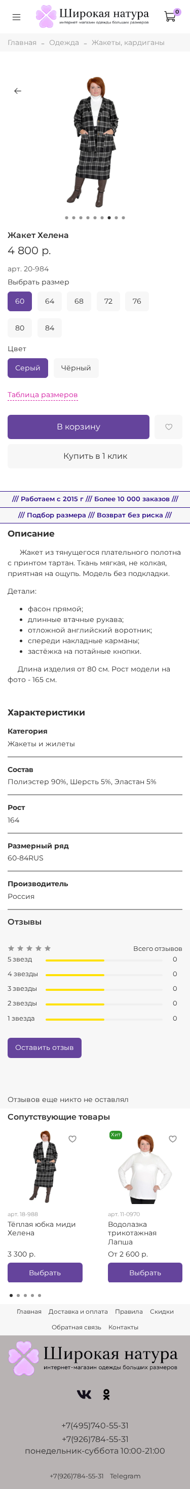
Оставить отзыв (44, 1047)
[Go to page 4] (32, 1295)
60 (19, 301)
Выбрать (45, 1272)
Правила (129, 1311)
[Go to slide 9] (123, 217)
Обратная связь (76, 1327)
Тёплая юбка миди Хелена (42, 1228)
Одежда (64, 42)
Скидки (162, 1311)
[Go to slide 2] (73, 217)
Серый (28, 367)
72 (108, 301)
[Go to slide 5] (95, 217)
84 (49, 327)
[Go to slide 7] (109, 217)
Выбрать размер (38, 282)
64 (49, 301)
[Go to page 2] (18, 1295)
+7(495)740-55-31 (95, 1425)
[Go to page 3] (25, 1295)
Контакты (123, 1327)
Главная (22, 42)
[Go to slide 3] (81, 217)
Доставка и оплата (78, 1311)
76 (137, 301)
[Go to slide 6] (102, 217)
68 (79, 301)
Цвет (17, 349)
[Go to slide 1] (66, 217)
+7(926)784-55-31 (95, 1439)
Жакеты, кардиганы (128, 42)
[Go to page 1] (11, 1295)
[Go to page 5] (39, 1295)
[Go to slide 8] (116, 217)
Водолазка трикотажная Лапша (132, 1232)
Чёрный (76, 367)
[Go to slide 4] (88, 217)
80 (19, 327)
